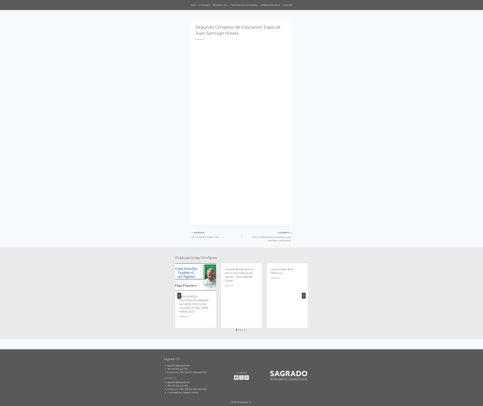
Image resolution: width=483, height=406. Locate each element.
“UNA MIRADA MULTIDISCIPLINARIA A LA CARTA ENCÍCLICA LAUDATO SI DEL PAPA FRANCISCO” (194, 304)
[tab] (236, 330)
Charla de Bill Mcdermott (205, 235)
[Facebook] (236, 377)
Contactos (287, 5)
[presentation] (195, 277)
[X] (241, 377)
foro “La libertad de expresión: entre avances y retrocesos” (271, 237)
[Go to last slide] (179, 296)
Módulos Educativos (270, 5)
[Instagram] (246, 377)
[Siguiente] (304, 296)
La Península (204, 5)
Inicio (193, 5)
